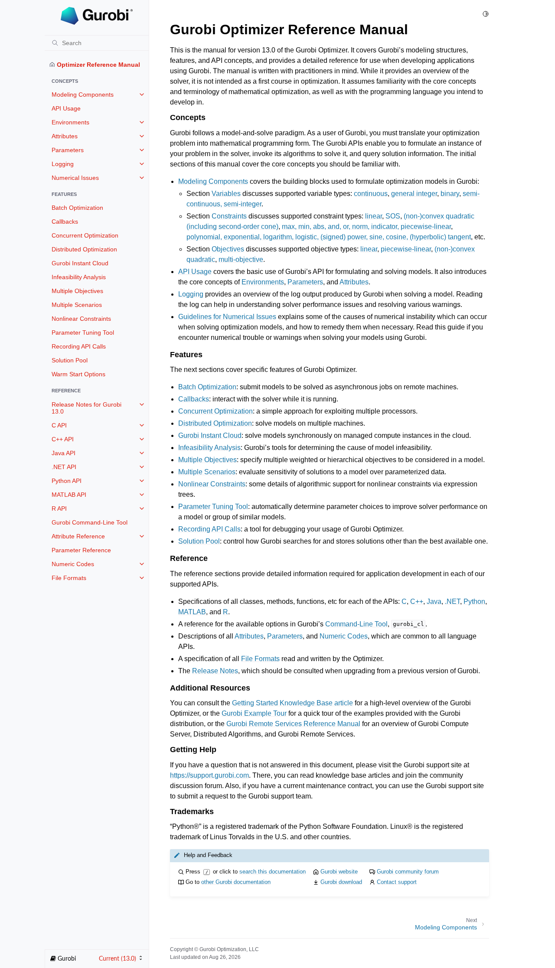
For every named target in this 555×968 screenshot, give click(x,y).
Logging (63, 163)
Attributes (65, 136)
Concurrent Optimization (85, 235)
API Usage (66, 108)
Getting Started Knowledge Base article (292, 703)
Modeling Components (83, 94)
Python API (67, 480)
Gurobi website (339, 871)
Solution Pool (70, 360)
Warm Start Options (78, 374)
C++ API (63, 439)
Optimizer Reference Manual (97, 64)
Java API (63, 453)
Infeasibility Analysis (79, 277)
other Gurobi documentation (236, 882)
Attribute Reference (78, 536)
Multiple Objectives (77, 290)
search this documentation (272, 871)
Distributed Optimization (84, 249)
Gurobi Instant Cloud (80, 263)
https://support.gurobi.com (209, 775)
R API (59, 508)
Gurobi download (341, 882)
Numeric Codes (73, 564)
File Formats (69, 577)
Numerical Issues (75, 177)
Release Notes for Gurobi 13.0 (86, 408)
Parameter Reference (81, 550)
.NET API (64, 466)
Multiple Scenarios (77, 304)
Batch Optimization (77, 207)
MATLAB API (69, 494)
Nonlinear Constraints (81, 318)
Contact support (397, 882)
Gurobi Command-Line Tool (89, 522)
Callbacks (65, 221)
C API (59, 425)
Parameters (68, 150)
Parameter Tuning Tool (83, 332)
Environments (70, 122)
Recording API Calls (79, 346)
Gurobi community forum (408, 871)
